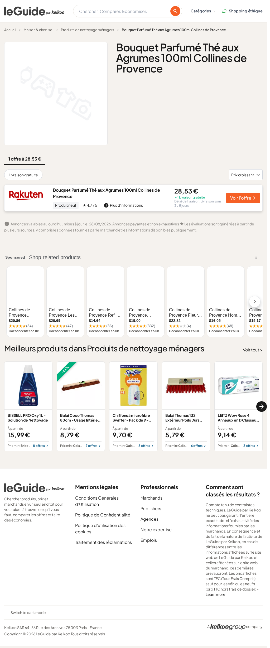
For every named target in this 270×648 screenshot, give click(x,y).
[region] (133, 406)
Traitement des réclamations (103, 542)
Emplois (149, 540)
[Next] (261, 406)
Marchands (151, 498)
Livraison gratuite (23, 174)
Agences (149, 519)
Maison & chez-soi (38, 30)
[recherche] (175, 11)
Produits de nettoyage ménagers (87, 30)
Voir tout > (253, 349)
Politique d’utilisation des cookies (100, 528)
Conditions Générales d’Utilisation (97, 501)
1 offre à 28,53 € (24, 159)
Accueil (10, 30)
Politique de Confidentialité (102, 515)
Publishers (151, 508)
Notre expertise (156, 529)
